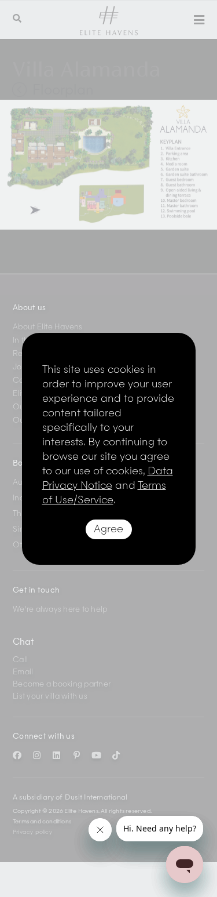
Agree (108, 529)
